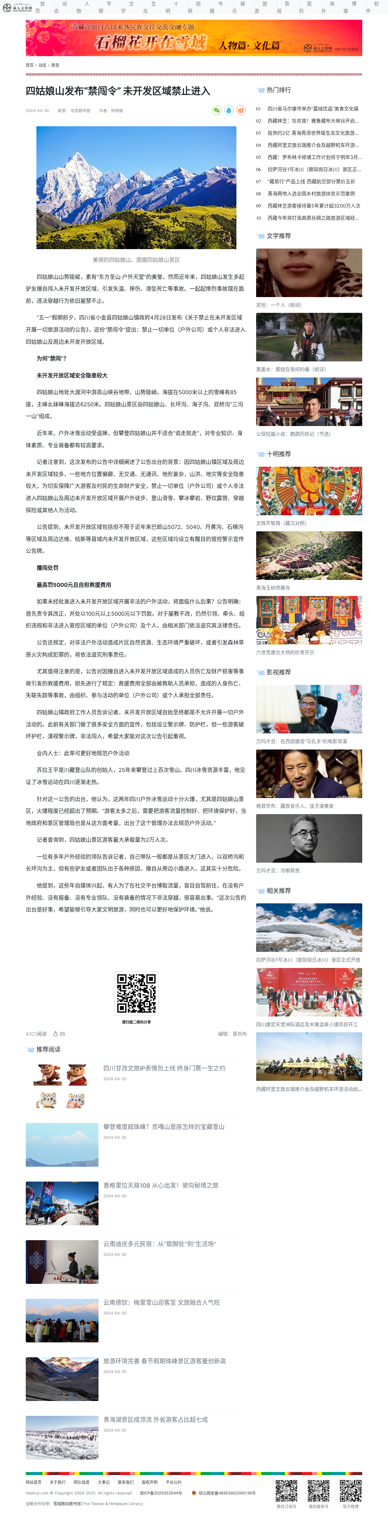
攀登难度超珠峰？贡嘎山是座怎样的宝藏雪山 (164, 1127)
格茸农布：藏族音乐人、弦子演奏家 (295, 806)
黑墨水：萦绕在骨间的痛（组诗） (292, 369)
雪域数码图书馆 (67, 1503)
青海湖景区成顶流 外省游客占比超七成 (155, 1419)
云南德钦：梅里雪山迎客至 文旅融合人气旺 (161, 1302)
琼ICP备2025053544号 (161, 1493)
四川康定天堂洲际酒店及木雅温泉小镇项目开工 (307, 1024)
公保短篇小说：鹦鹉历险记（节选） (295, 434)
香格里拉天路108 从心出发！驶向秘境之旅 (161, 1185)
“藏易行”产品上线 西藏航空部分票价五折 (311, 181)
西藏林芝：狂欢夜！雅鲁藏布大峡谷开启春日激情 (321, 121)
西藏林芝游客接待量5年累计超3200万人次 (314, 206)
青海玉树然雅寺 (273, 588)
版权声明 (150, 1482)
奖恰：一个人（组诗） (280, 305)
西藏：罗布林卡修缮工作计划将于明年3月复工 (318, 157)
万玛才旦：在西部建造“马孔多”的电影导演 (301, 741)
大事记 (104, 1482)
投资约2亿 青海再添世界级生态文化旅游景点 (316, 133)
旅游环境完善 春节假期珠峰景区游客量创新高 (164, 1361)
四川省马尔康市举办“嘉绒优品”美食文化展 (313, 109)
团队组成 (81, 1482)
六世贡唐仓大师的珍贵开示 (285, 652)
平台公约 (174, 1482)
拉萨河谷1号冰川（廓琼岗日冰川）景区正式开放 (320, 169)
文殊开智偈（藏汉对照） (282, 523)
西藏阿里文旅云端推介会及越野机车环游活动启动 (321, 145)
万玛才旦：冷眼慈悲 (278, 871)
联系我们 (126, 1482)
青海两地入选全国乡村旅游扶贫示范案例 (311, 194)
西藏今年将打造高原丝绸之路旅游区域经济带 (316, 218)
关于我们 (57, 1482)
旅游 (55, 65)
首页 (30, 65)
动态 (42, 65)
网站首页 (34, 1482)
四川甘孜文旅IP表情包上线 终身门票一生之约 (164, 1068)
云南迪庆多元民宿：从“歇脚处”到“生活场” (159, 1244)
